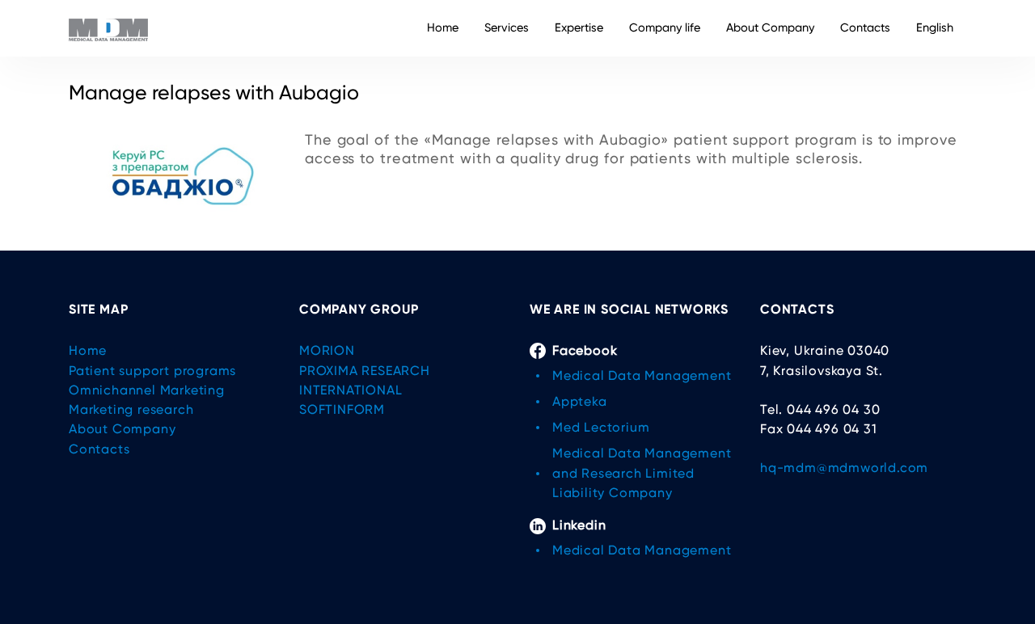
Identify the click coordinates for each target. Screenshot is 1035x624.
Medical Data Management (641, 375)
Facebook (584, 350)
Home (442, 28)
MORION (327, 350)
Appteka (579, 401)
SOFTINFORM (342, 409)
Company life (664, 28)
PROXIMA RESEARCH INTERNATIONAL (364, 380)
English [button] (934, 28)
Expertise (579, 28)
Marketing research (131, 409)
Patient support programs (152, 370)
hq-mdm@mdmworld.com (844, 467)
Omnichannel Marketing (147, 390)
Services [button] (506, 28)
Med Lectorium (600, 427)
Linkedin (579, 525)
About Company (770, 28)
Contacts (865, 28)
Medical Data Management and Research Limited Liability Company (641, 472)
